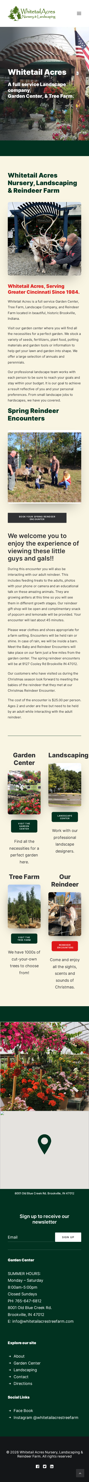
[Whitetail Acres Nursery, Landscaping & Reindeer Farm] (32, 13)
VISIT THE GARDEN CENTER (24, 826)
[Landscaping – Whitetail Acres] (64, 785)
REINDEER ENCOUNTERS (65, 946)
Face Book (23, 1410)
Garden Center (27, 1363)
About (19, 1356)
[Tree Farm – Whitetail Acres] (24, 906)
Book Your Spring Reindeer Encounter (37, 517)
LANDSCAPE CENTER (65, 817)
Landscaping (25, 1370)
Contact (21, 1376)
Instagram (23, 1417)
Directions (23, 1383)
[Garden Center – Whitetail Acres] (24, 792)
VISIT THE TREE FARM (24, 938)
